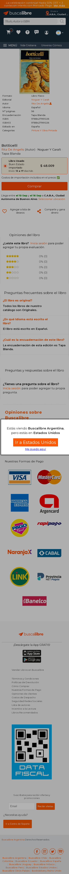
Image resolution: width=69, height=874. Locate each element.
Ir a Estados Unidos (35, 442)
